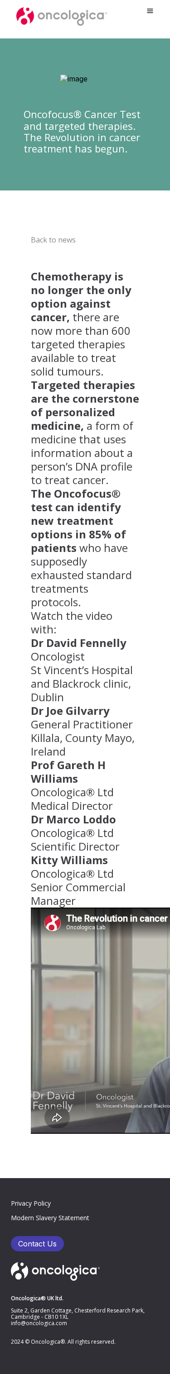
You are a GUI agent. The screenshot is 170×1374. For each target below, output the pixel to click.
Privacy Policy (31, 1203)
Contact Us (37, 1243)
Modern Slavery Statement (50, 1218)
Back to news (53, 240)
